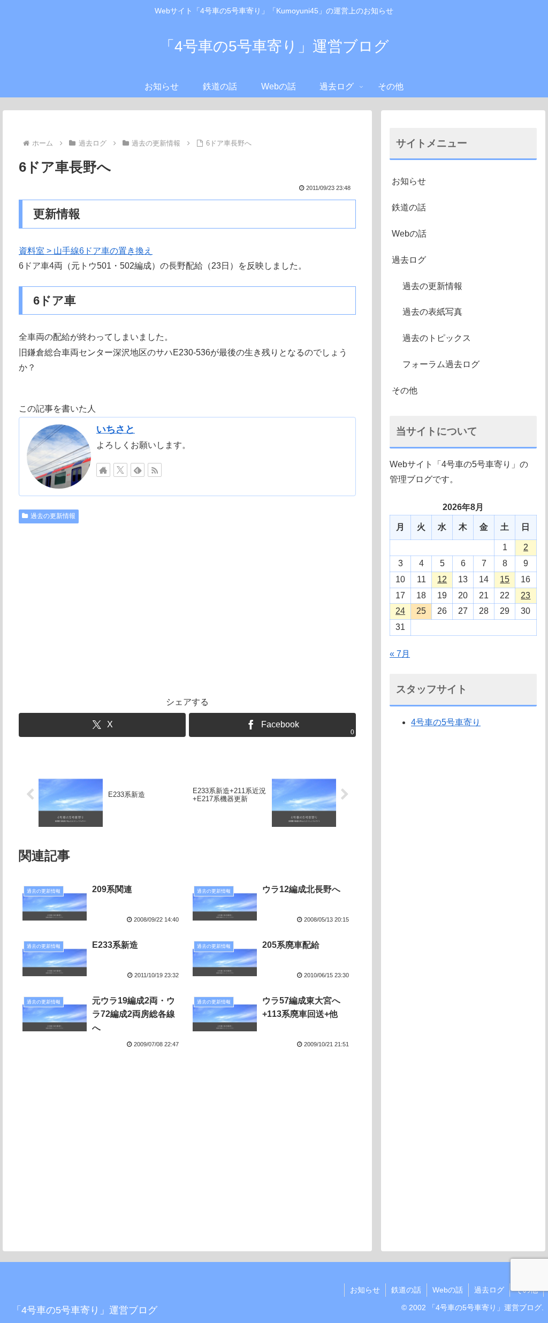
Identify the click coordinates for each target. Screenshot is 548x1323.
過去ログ (409, 259)
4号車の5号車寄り (446, 722)
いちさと (115, 429)
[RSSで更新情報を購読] (155, 470)
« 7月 (400, 653)
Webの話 (409, 233)
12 (442, 579)
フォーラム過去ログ (441, 364)
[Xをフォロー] (120, 470)
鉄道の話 (409, 207)
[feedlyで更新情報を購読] (137, 470)
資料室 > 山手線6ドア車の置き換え (86, 250)
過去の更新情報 (53, 516)
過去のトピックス (436, 338)
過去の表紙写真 (432, 311)
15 (504, 579)
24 (400, 610)
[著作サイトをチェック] (103, 470)
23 (525, 595)
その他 (404, 390)
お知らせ (409, 181)
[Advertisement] (187, 608)
